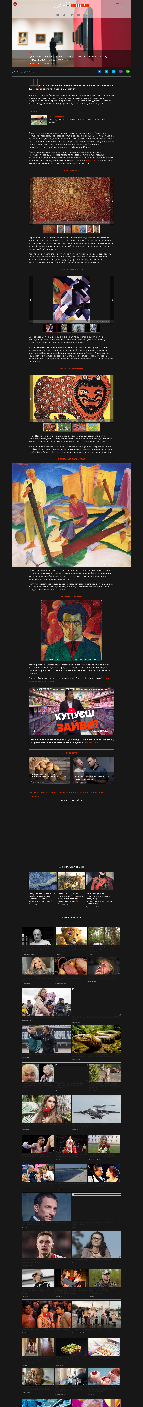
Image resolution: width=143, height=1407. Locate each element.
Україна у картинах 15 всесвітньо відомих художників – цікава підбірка (77, 121)
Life (30, 53)
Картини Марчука (36, 222)
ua (118, 3)
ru (122, 3)
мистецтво (88, 793)
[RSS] (86, 15)
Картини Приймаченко (38, 421)
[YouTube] (79, 15)
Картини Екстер (36, 321)
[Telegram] (71, 15)
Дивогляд (91, 160)
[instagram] (57, 15)
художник (34, 796)
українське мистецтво (45, 793)
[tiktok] (64, 15)
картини (99, 793)
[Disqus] (71, 833)
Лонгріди (34, 64)
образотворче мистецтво (69, 793)
